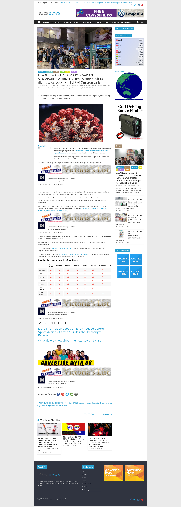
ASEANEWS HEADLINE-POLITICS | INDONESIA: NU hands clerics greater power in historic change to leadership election (129, 177)
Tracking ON (132, 99)
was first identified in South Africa (62, 248)
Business (98, 22)
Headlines (134, 167)
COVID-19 (78, 85)
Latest (67, 71)
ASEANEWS (45, 22)
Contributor (132, 185)
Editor (54, 85)
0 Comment (62, 85)
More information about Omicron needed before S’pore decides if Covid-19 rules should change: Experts (71, 332)
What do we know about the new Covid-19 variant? (72, 340)
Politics (127, 169)
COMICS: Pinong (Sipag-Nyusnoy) (98, 414)
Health (62, 71)
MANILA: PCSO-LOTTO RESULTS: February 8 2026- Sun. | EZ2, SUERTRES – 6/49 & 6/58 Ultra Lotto (74, 440)
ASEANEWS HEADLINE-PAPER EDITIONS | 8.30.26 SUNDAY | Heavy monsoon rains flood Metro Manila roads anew (129, 236)
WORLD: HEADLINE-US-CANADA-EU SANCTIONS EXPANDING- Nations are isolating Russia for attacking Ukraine (99, 442)
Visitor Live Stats (120, 71)
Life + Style (87, 22)
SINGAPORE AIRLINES (87, 88)
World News (55, 22)
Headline (84, 472)
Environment (126, 22)
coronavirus (71, 85)
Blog (106, 22)
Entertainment (86, 484)
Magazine (115, 22)
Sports (76, 22)
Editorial (67, 22)
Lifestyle (74, 71)
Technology (85, 490)
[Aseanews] (39, 22)
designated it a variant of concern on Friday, (73, 254)
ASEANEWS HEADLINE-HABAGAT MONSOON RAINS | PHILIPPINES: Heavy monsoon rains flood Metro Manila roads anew (129, 219)
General (56, 71)
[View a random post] (142, 22)
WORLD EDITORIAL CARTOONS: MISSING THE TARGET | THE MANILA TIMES (83, 3)
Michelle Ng (42, 146)
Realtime (125, 99)
